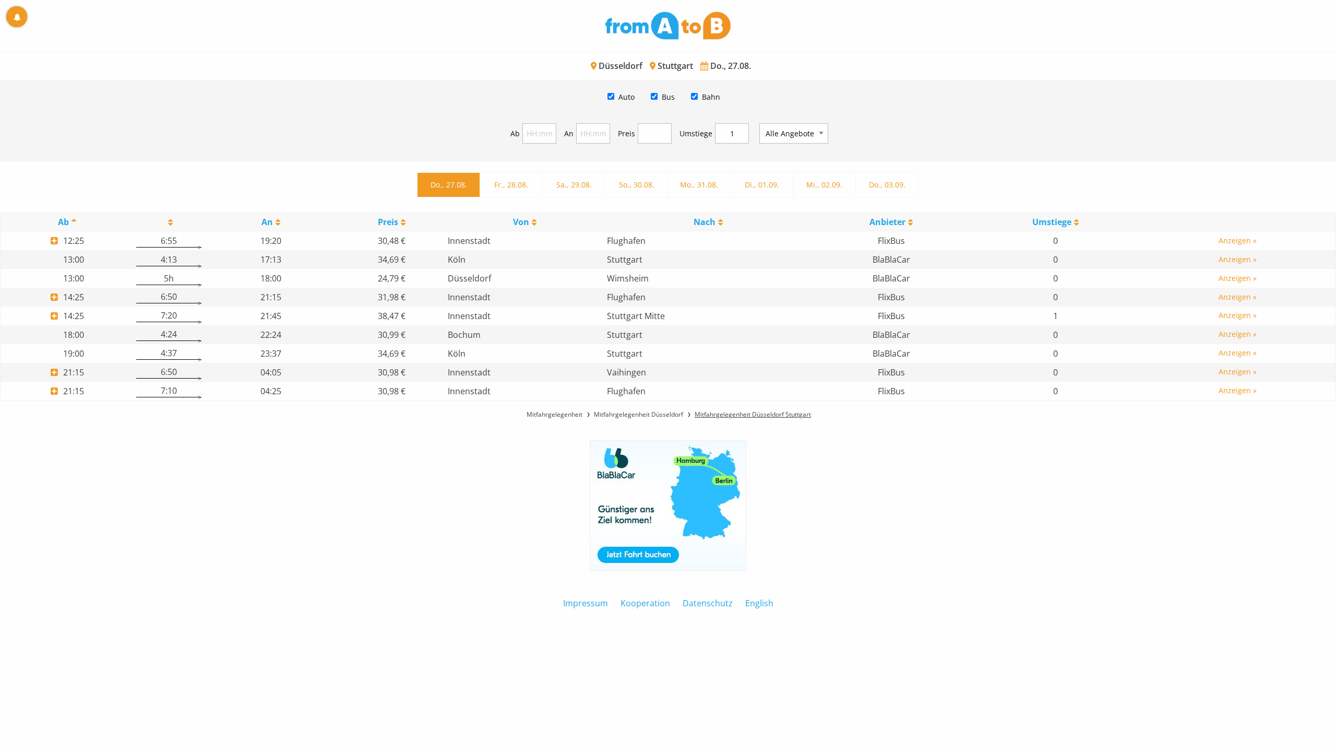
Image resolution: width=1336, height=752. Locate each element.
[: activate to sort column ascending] (169, 222)
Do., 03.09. (887, 185)
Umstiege (695, 133)
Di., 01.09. (762, 185)
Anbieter (887, 222)
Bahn (711, 97)
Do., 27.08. (449, 185)
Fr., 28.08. (511, 185)
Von (521, 222)
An (569, 133)
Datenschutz (708, 603)
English (759, 603)
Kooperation (645, 603)
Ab (515, 133)
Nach (704, 222)
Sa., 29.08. (574, 185)
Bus (668, 97)
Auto (626, 97)
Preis (626, 133)
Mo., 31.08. (699, 185)
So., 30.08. (636, 185)
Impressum (585, 603)
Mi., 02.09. (824, 185)
